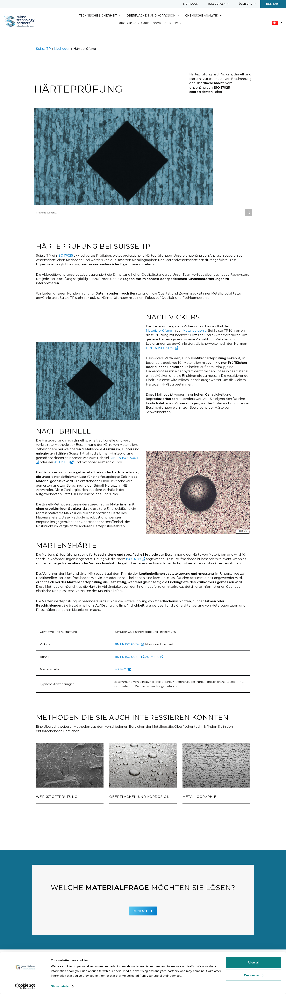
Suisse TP (43, 49)
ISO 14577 (134, 559)
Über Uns (245, 3)
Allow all (253, 962)
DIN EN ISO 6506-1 (127, 657)
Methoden (190, 3)
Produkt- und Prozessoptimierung (148, 23)
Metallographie (194, 330)
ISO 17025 (65, 255)
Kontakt (273, 4)
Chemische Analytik (201, 15)
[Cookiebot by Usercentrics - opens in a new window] (25, 986)
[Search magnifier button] (248, 212)
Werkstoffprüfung (56, 797)
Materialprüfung (159, 330)
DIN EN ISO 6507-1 (160, 348)
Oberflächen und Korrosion (150, 15)
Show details (60, 986)
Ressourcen (216, 3)
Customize (251, 975)
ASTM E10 (62, 462)
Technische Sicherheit (98, 15)
